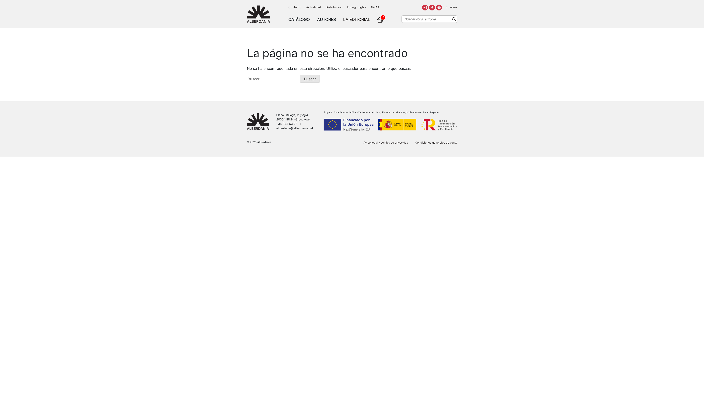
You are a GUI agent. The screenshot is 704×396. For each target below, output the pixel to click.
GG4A (375, 7)
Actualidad (313, 7)
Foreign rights (356, 7)
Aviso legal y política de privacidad (386, 142)
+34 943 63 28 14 (288, 124)
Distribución (334, 7)
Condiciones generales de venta (436, 142)
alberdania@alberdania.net (294, 128)
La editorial (356, 19)
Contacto (294, 7)
